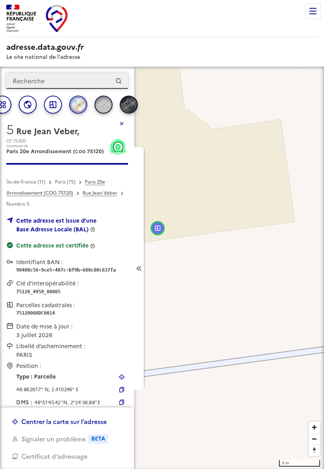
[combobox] (67, 81)
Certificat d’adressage (54, 456)
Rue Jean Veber (100, 193)
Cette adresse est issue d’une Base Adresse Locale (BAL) (56, 225)
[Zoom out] (314, 439)
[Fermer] (121, 123)
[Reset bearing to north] (314, 450)
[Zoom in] (314, 427)
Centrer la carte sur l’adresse (64, 421)
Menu (313, 11)
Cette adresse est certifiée (52, 245)
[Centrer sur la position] (121, 377)
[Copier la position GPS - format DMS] (121, 402)
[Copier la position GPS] (121, 389)
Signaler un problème (63, 439)
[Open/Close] (139, 268)
